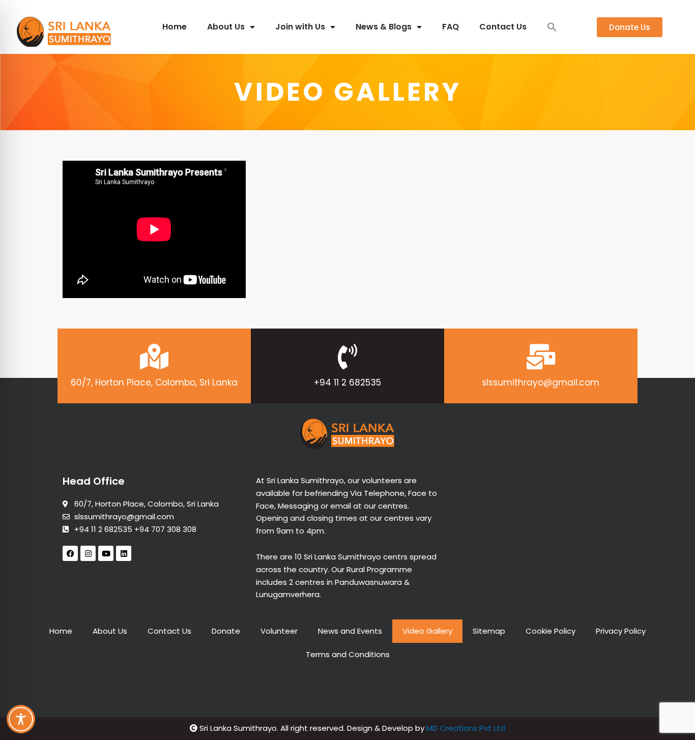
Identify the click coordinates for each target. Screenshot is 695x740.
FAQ (450, 27)
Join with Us (300, 27)
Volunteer (279, 631)
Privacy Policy (621, 631)
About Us (226, 27)
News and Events (350, 631)
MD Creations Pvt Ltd (465, 728)
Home (174, 27)
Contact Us (503, 27)
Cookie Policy (550, 631)
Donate (226, 631)
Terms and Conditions (348, 654)
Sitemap (489, 631)
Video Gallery (427, 631)
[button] (552, 27)
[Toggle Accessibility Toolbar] (21, 719)
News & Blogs (384, 27)
